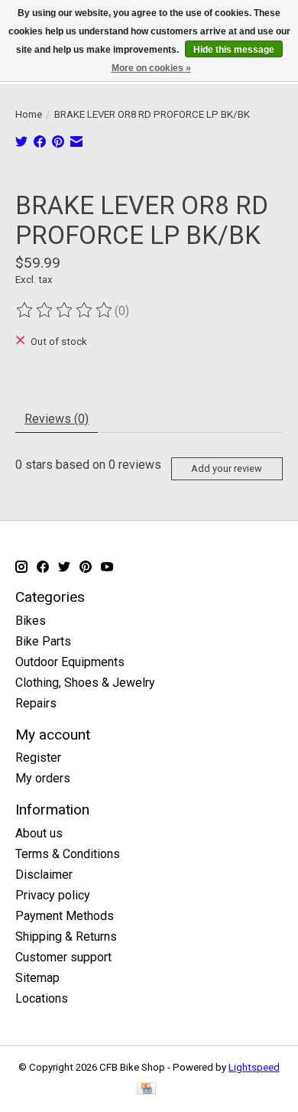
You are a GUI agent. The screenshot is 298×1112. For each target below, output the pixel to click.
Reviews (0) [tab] (56, 418)
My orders (42, 778)
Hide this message (233, 49)
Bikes (30, 620)
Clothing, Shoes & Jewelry (85, 682)
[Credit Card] (146, 1089)
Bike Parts (43, 641)
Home (28, 114)
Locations (41, 998)
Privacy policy (52, 895)
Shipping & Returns (66, 936)
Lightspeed (254, 1067)
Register (38, 757)
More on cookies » (151, 68)
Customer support (63, 957)
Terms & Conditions (67, 854)
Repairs (36, 703)
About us (39, 833)
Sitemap (37, 978)
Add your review (226, 468)
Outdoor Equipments (70, 662)
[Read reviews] (65, 310)
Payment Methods (64, 916)
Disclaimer (44, 874)
